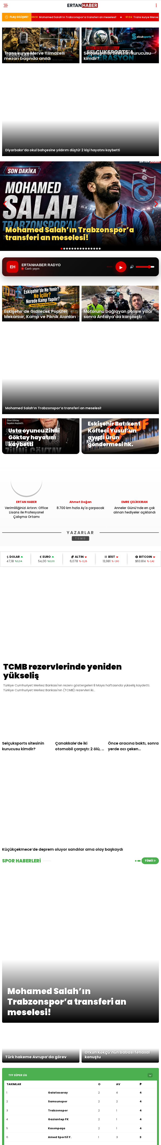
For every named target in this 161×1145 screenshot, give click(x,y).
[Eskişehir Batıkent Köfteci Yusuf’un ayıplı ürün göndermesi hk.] (120, 453)
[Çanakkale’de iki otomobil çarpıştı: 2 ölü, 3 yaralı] (80, 718)
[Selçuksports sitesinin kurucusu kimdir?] (27, 718)
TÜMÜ (80, 538)
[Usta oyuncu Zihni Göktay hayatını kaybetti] (40, 453)
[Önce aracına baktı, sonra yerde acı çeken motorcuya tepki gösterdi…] (133, 718)
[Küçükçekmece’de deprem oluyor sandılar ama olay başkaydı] (80, 800)
